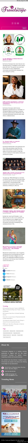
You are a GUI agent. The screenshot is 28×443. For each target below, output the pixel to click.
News (14, 335)
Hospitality (16, 333)
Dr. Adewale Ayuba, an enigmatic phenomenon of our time (11, 142)
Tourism (13, 175)
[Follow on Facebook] (12, 23)
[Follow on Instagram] (18, 23)
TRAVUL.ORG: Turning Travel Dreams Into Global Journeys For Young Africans (13, 173)
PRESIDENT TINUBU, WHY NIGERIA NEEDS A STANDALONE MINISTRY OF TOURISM (14, 211)
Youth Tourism (6, 337)
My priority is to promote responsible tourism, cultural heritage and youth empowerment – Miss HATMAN (12, 247)
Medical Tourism (7, 335)
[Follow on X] (15, 23)
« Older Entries (6, 264)
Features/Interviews (7, 61)
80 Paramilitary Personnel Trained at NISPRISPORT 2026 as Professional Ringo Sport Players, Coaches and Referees (14, 310)
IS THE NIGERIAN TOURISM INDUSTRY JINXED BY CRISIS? (13, 59)
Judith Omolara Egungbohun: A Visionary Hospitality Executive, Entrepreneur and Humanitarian (13, 103)
